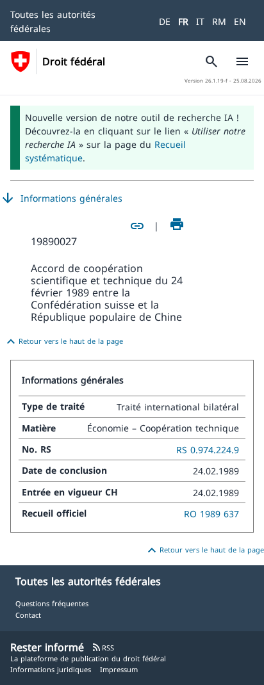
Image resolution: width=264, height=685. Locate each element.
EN (240, 21)
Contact (28, 615)
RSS (103, 647)
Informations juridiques (50, 669)
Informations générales (61, 198)
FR (183, 21)
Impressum (119, 669)
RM (219, 21)
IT (200, 21)
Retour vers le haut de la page (63, 342)
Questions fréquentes (51, 603)
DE (164, 21)
